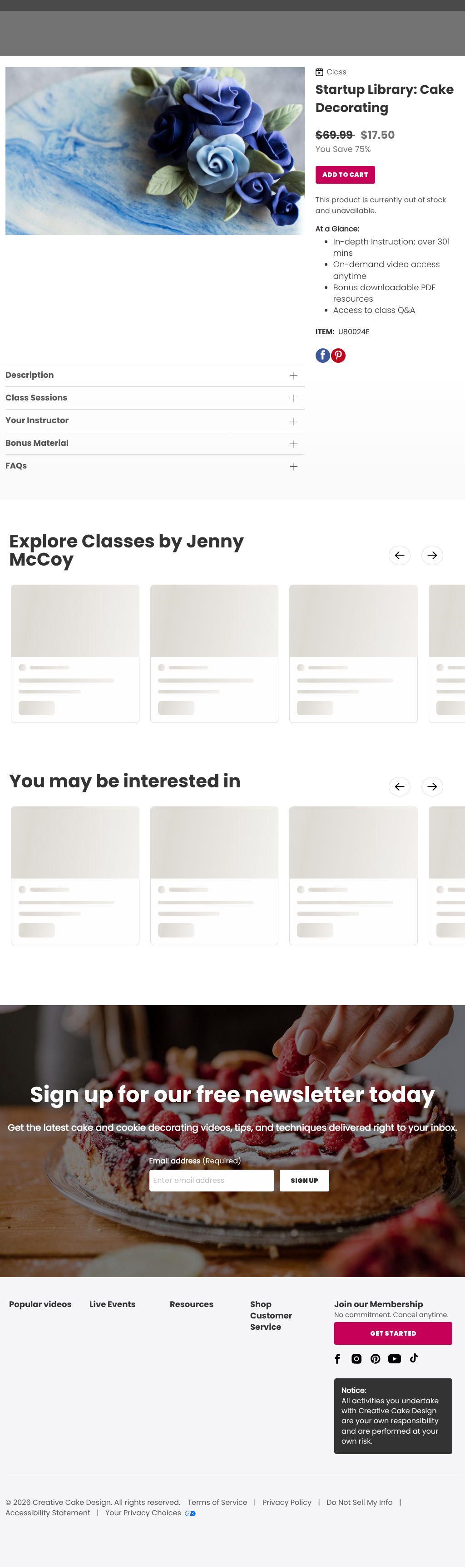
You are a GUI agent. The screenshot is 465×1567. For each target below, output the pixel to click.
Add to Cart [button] (345, 174)
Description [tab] (29, 375)
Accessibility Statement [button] (47, 1513)
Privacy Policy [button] (287, 1503)
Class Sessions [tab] (36, 398)
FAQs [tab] (16, 466)
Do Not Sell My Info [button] (359, 1503)
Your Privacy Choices (143, 1513)
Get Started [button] (393, 1333)
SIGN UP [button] (304, 1180)
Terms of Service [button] (217, 1503)
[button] (323, 355)
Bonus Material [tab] (37, 443)
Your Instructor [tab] (37, 420)
